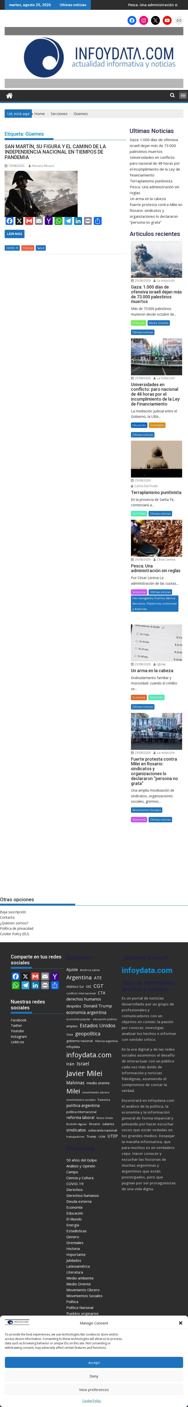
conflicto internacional (81, 993)
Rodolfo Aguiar (76, 1124)
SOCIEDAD (139, 513)
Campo (72, 1171)
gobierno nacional (79, 1041)
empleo (72, 1026)
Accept (94, 1362)
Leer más (14, 234)
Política (72, 1301)
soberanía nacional (102, 1130)
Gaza (69, 1034)
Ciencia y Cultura (80, 1177)
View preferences (94, 1389)
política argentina (83, 1105)
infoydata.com (89, 1054)
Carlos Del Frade (146, 486)
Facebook (18, 1020)
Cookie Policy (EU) (14, 933)
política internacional (81, 1112)
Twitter (16, 1025)
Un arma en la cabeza (148, 198)
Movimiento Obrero (83, 1289)
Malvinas (75, 1083)
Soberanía (139, 592)
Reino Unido (104, 1118)
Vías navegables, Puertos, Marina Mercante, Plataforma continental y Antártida (154, 603)
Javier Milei (84, 1073)
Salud (40, 248)
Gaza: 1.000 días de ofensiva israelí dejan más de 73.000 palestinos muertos (154, 145)
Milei (73, 1091)
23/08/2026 (142, 664)
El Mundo (138, 323)
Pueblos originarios (82, 1313)
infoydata (73, 1047)
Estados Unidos (98, 1025)
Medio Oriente (158, 323)
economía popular (78, 1019)
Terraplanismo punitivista (151, 180)
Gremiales (157, 425)
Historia (28, 248)
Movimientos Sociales (146, 810)
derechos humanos (83, 999)
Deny (94, 1376)
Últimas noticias (142, 332)
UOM (101, 1136)
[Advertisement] (156, 860)
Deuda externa (79, 1201)
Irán (70, 1064)
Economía (138, 697)
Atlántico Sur (75, 987)
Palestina (104, 1100)
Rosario (94, 1124)
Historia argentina (106, 1041)
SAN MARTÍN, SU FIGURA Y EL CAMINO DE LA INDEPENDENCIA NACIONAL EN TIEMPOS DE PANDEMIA (55, 152)
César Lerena (165, 559)
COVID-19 (12, 248)
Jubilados (73, 1260)
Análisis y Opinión (80, 1165)
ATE (98, 978)
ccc (88, 986)
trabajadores (75, 1136)
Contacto (7, 917)
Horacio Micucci (43, 166)
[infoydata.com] (94, 87)
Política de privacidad (16, 928)
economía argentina (86, 1012)
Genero (72, 1236)
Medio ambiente (80, 1278)
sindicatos (76, 1130)
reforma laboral (80, 1117)
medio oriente (98, 1083)
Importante (76, 1254)
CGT (99, 985)
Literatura (74, 1272)
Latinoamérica (78, 1266)
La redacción (165, 280)
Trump (91, 1136)
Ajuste (72, 969)
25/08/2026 (142, 280)
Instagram (19, 1036)
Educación (139, 425)
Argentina (79, 977)
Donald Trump (97, 1006)
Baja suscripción (13, 912)
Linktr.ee (17, 1042)
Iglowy (161, 664)
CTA (101, 993)
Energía (72, 1224)
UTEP (112, 1136)
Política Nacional (79, 1307)
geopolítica (87, 1033)
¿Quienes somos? (14, 923)
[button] (180, 1322)
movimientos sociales (80, 1100)
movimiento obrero (95, 1092)
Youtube (17, 1031)
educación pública (105, 1019)
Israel (83, 1063)
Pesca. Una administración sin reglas (135, 4)
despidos (73, 1006)
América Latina (90, 970)
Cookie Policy (91, 1401)
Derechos (74, 1189)
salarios (108, 1124)
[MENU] (183, 95)
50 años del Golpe (81, 1160)
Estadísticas (76, 1230)
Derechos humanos (82, 1195)
